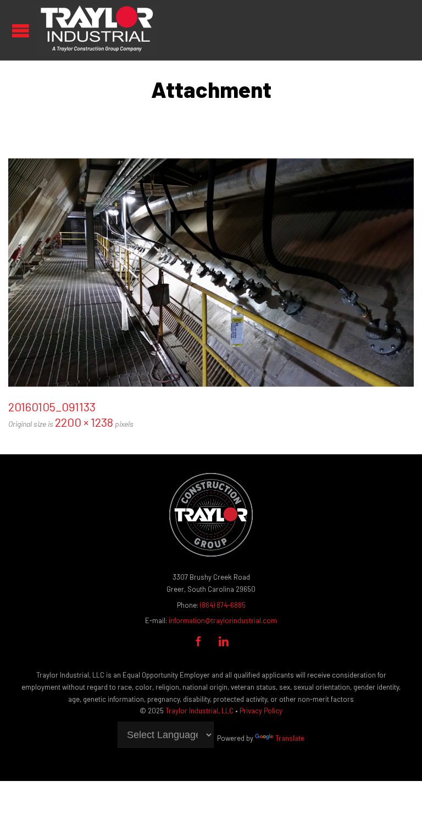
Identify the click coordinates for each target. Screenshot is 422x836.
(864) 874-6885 (223, 605)
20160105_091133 (52, 406)
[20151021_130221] (211, 272)
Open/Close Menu (20, 30)
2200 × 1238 (84, 422)
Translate (289, 738)
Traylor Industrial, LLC (199, 710)
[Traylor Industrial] (96, 30)
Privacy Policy (261, 710)
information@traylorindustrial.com (223, 620)
